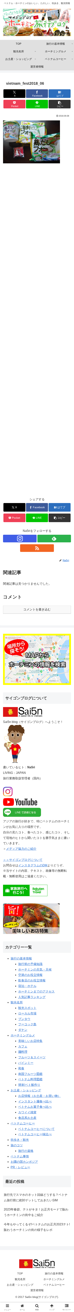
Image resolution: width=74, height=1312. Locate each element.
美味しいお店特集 (30, 1041)
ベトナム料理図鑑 (30, 1079)
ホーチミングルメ (23, 1035)
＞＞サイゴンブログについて (23, 859)
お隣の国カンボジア (24, 1161)
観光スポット (27, 1008)
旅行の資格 (25, 1150)
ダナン (22, 1029)
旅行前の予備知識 (30, 964)
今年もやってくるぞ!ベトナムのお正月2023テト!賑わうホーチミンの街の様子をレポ (37, 1227)
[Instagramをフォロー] (20, 538)
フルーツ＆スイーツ (32, 1057)
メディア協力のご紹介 (21, 848)
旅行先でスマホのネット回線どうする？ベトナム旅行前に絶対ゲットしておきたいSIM (36, 1197)
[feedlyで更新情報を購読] (54, 538)
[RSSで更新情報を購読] (37, 548)
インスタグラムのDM (32, 865)
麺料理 (22, 1051)
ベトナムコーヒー (23, 1123)
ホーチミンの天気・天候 (35, 969)
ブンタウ (24, 1019)
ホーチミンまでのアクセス (36, 991)
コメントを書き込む (37, 609)
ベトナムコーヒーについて (36, 1129)
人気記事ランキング (32, 997)
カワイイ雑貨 (27, 1112)
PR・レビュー (20, 1167)
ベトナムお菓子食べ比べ (35, 1106)
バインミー (25, 1062)
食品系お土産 (27, 1117)
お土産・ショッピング (26, 1090)
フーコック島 (27, 1024)
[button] (60, 104)
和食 (21, 1068)
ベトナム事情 (20, 1156)
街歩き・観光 (20, 1139)
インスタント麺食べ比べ (35, 1101)
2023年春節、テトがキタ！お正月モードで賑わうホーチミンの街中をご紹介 (36, 1212)
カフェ (22, 1046)
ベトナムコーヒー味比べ (35, 1134)
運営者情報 (37, 1290)
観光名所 (17, 1002)
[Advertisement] (37, 332)
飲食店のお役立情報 (32, 980)
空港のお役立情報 (30, 975)
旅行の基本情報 (21, 958)
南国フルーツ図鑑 (30, 1074)
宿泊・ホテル (27, 986)
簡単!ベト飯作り (29, 1084)
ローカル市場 (27, 1013)
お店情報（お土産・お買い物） (39, 1095)
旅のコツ (17, 1145)
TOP (20, 1273)
